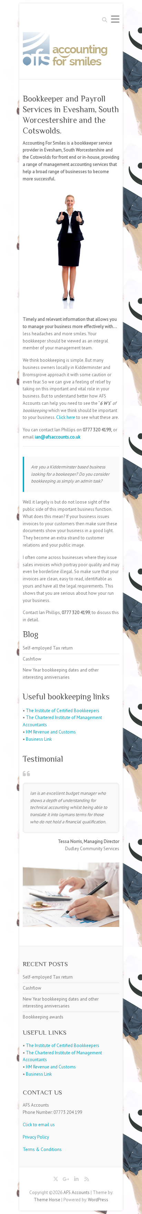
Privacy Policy (36, 1137)
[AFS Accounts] (66, 51)
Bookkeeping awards (43, 1017)
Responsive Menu (115, 19)
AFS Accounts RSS (86, 1180)
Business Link (39, 739)
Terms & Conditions (42, 1149)
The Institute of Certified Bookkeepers (62, 711)
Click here (65, 417)
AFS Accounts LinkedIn (76, 1180)
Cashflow (32, 659)
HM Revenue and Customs (51, 732)
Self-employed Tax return (48, 648)
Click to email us (39, 1125)
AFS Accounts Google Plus (66, 1180)
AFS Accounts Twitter (55, 1180)
